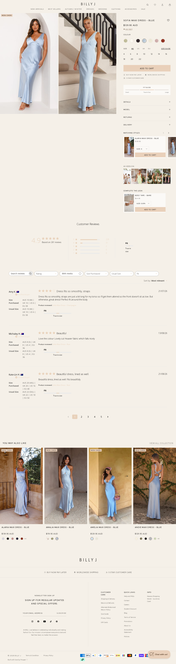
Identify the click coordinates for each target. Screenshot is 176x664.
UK (144, 48)
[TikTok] (51, 621)
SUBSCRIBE (61, 613)
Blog (125, 613)
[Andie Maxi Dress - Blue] (150, 538)
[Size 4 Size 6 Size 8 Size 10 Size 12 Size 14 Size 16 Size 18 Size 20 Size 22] (142, 148)
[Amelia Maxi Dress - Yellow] (96, 538)
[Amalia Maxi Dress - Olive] (52, 538)
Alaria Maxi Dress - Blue (147, 138)
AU (132, 48)
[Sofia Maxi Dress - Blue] (144, 41)
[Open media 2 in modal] (87, 63)
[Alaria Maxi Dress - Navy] (17, 538)
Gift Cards (104, 622)
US (138, 48)
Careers (126, 604)
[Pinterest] (57, 621)
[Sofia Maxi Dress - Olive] (125, 41)
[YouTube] (44, 621)
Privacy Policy (106, 618)
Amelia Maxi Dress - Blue (104, 527)
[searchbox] (18, 273)
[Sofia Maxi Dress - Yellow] (150, 41)
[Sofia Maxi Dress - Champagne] (132, 41)
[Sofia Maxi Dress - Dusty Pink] (157, 41)
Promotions (128, 621)
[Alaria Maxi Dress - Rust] (21, 538)
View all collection (161, 443)
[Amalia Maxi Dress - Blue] (56, 538)
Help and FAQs (129, 596)
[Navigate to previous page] (68, 417)
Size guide (165, 48)
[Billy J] (88, 4)
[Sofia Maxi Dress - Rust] (163, 41)
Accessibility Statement (128, 631)
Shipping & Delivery (108, 599)
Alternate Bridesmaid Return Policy (108, 608)
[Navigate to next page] (107, 417)
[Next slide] (113, 63)
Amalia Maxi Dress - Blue (60, 527)
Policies (126, 636)
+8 (158, 538)
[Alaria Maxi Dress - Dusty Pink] (12, 538)
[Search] (147, 5)
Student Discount (130, 609)
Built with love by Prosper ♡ (18, 660)
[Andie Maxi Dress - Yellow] (136, 538)
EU (149, 48)
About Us (127, 625)
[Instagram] (32, 621)
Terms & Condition (32, 655)
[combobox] (46, 273)
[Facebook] (38, 621)
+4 (25, 538)
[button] (170, 5)
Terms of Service (130, 617)
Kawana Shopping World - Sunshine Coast (153, 598)
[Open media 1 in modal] (29, 63)
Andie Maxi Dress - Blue (148, 527)
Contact (126, 600)
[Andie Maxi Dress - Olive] (141, 538)
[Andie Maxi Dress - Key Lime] (155, 538)
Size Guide (104, 614)
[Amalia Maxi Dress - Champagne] (47, 538)
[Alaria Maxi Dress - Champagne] (3, 538)
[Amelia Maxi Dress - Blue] (92, 538)
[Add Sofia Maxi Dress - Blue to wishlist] (168, 20)
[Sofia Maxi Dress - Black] (138, 41)
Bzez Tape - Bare (143, 195)
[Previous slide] (3, 63)
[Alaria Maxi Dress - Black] (7, 538)
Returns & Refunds (107, 603)
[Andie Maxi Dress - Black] (145, 538)
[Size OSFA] (143, 203)
